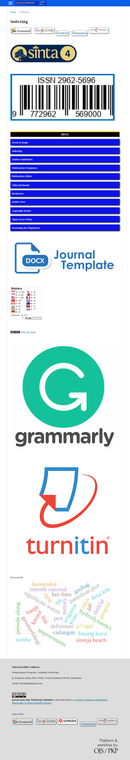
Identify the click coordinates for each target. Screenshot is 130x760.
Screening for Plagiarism (26, 227)
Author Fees (18, 201)
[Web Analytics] (15, 332)
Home (13, 12)
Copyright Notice (21, 210)
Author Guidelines (22, 159)
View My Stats (28, 332)
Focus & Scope (20, 142)
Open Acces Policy (22, 219)
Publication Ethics (22, 176)
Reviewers (17, 193)
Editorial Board (20, 185)
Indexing (17, 151)
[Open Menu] (10, 3)
